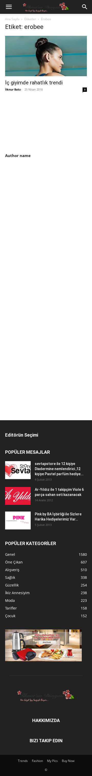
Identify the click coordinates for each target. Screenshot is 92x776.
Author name (18, 155)
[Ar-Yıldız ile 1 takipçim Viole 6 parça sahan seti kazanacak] (18, 496)
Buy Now (68, 761)
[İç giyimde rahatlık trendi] (46, 56)
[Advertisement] (48, 202)
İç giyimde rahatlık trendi (34, 83)
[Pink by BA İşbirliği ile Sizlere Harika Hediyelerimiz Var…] (18, 520)
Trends (23, 761)
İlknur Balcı (13, 89)
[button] (9, 7)
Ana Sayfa (12, 19)
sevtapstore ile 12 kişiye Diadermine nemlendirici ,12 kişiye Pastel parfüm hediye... (59, 469)
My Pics (52, 761)
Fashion (37, 761)
